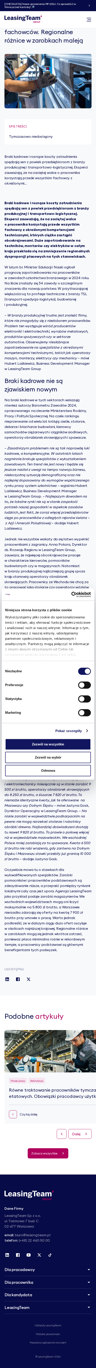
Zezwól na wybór (48, 757)
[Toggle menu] (89, 19)
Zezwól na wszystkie (48, 744)
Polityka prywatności (48, 1334)
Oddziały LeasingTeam (48, 1325)
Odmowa (48, 770)
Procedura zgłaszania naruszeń (48, 1342)
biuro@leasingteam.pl (32, 1235)
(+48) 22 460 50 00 (34, 1240)
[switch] (84, 685)
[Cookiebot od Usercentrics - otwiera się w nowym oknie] (71, 594)
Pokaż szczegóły (68, 731)
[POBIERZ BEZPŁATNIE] (89, 5)
